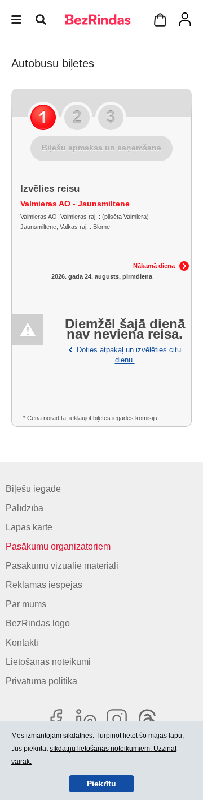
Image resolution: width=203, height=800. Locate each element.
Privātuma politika (41, 681)
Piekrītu (101, 783)
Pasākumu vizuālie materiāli (62, 565)
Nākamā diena (154, 265)
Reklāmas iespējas (44, 585)
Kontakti (22, 642)
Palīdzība (24, 508)
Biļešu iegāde (33, 489)
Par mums (26, 604)
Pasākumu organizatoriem (58, 546)
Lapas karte (29, 527)
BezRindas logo (38, 623)
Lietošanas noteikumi (48, 662)
